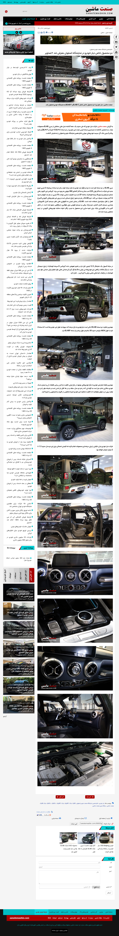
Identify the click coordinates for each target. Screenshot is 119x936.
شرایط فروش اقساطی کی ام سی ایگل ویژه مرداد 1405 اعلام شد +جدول (19, 520)
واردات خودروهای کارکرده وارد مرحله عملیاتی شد (19, 100)
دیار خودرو (101, 803)
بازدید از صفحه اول (104, 818)
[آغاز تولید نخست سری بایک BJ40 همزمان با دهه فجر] (86, 838)
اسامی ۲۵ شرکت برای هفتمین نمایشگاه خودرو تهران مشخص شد (19, 505)
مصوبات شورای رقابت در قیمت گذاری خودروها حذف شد (19, 348)
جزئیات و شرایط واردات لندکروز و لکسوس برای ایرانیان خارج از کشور (19, 106)
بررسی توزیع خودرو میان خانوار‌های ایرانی (19, 532)
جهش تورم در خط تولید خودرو (21, 479)
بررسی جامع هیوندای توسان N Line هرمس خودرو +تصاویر (20, 614)
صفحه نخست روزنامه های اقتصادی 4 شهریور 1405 (19, 147)
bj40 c (54, 803)
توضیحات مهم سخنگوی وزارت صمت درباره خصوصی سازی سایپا (19, 430)
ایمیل (110, 867)
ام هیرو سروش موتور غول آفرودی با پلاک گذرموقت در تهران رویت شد (19, 225)
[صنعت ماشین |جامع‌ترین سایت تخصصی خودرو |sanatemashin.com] (97, 11)
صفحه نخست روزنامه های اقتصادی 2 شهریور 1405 (19, 204)
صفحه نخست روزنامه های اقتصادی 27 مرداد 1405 (19, 454)
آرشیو (29, 2)
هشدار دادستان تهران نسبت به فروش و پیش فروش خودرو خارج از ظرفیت (19, 356)
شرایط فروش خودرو (28, 19)
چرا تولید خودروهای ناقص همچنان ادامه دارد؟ (19, 491)
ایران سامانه (55, 930)
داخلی (102, 33)
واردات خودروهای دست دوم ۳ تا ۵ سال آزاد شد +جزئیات (19, 310)
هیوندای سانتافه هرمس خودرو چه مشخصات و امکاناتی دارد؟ (19, 474)
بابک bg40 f (68, 803)
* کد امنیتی (109, 887)
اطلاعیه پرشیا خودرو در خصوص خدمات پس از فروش (19, 265)
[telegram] (116, 47)
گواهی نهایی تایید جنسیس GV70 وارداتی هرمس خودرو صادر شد (19, 245)
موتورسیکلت (68, 19)
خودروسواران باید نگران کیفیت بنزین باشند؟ (19, 238)
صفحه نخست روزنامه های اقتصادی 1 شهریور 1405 (19, 258)
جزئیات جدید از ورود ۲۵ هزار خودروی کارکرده (19, 251)
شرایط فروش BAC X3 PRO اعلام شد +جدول (19, 153)
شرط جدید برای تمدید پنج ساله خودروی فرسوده (19, 423)
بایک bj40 (43, 803)
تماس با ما (58, 2)
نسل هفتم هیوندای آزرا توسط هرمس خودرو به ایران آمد (19, 331)
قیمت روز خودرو (45, 19)
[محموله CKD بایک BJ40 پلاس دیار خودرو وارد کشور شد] (68, 838)
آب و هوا (35, 2)
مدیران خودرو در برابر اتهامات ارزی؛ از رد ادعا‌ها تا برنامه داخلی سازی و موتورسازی (19, 114)
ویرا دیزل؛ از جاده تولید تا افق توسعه (19, 469)
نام (111, 862)
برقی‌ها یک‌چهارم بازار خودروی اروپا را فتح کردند (19, 187)
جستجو (10, 2)
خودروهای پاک (80, 19)
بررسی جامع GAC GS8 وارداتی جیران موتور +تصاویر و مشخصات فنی (19, 670)
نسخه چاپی (55, 818)
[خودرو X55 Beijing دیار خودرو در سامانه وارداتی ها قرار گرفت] (104, 838)
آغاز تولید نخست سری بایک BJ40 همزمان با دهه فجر (86, 848)
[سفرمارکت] (75, 117)
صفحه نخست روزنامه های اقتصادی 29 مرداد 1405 (19, 337)
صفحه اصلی (110, 19)
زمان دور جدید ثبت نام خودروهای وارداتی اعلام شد (19, 278)
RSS (4, 2)
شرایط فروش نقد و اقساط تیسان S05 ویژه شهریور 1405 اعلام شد (19, 218)
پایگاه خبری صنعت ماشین (99, 806)
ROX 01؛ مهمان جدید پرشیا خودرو (20, 448)
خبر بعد (88, 796)
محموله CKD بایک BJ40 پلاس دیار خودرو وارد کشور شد (68, 848)
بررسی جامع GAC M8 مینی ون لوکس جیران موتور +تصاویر (19, 651)
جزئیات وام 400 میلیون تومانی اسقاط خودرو (18, 559)
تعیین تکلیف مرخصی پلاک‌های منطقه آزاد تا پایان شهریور (19, 296)
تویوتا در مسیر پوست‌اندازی (22, 383)
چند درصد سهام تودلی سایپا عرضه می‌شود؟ (19, 378)
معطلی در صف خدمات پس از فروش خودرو (19, 485)
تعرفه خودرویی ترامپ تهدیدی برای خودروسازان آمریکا (19, 133)
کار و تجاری (92, 19)
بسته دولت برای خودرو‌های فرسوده (19, 387)
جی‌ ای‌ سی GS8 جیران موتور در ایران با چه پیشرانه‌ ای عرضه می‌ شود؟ (19, 324)
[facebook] (116, 37)
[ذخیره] (44, 32)
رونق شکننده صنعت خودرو (22, 284)
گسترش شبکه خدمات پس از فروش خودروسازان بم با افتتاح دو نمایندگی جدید (19, 462)
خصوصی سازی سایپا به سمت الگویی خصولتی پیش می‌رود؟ (19, 416)
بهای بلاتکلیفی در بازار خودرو (22, 74)
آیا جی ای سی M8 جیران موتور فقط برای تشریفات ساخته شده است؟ (19, 272)
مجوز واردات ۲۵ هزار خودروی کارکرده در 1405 (19, 289)
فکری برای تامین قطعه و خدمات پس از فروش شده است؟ (19, 436)
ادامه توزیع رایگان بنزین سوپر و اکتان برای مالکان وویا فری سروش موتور (19, 512)
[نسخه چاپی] (42, 33)
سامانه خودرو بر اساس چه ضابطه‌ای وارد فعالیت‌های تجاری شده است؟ (19, 174)
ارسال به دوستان (79, 818)
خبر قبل (61, 796)
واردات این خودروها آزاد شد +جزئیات (19, 391)
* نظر (110, 871)
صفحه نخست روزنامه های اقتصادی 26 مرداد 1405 (19, 498)
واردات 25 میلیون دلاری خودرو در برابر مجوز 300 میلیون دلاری (19, 538)
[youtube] (116, 52)
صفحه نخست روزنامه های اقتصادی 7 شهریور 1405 (19, 79)
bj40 (74, 803)
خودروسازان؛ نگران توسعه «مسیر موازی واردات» (19, 396)
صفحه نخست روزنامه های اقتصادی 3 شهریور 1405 (19, 167)
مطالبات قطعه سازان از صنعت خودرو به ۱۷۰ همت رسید (19, 371)
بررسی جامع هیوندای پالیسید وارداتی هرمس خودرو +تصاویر (20, 688)
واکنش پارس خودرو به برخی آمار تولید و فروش (19, 403)
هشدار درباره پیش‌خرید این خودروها (19, 301)
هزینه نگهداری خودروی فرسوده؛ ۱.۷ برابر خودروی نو (19, 180)
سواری (101, 19)
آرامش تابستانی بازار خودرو (22, 192)
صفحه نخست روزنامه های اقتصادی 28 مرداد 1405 (19, 410)
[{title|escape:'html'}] (18, 46)
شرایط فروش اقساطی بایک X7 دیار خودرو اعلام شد (19, 211)
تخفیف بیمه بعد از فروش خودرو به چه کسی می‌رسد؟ (19, 443)
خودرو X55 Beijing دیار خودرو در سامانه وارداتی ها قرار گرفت (105, 848)
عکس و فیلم (57, 19)
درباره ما (42, 2)
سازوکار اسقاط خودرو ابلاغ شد (21, 128)
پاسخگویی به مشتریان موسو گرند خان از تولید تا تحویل (19, 160)
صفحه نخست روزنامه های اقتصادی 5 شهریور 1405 (19, 86)
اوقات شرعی (49, 2)
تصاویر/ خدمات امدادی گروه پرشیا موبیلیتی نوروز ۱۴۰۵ (19, 57)
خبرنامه (55, 918)
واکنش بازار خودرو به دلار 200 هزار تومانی (19, 140)
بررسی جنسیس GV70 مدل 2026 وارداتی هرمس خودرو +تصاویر (21, 707)
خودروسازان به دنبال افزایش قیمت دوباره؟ (19, 198)
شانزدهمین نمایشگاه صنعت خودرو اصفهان (87, 803)
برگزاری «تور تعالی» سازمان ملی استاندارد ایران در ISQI (19, 364)
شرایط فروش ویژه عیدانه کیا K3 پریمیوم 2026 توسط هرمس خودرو (19, 93)
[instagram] (116, 42)
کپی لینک (74, 824)
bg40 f (59, 803)
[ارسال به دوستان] (39, 33)
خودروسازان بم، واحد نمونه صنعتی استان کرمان (19, 231)
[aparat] (116, 57)
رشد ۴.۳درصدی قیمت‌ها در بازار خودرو (19, 69)
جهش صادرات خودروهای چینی (21, 526)
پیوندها (16, 2)
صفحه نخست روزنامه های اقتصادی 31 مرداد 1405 (19, 317)
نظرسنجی (23, 2)
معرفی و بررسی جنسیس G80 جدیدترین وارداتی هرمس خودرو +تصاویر (19, 632)
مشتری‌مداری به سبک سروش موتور (19, 342)
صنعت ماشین (102, 126)
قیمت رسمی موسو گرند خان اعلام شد (19, 305)
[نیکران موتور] (75, 40)
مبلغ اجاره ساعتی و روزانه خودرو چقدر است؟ (19, 123)
